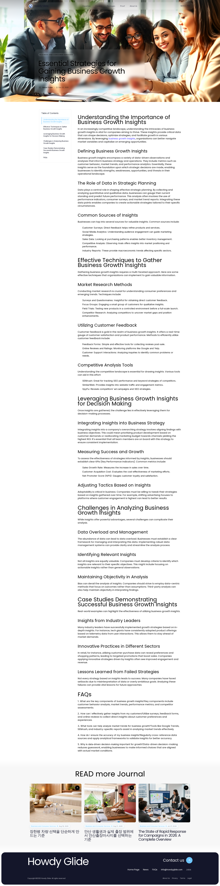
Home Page (133, 869)
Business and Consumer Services (56, 55)
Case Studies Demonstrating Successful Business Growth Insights (54, 150)
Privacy (175, 878)
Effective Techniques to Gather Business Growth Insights (55, 128)
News (145, 869)
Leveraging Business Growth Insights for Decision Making (54, 135)
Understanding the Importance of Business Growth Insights (55, 120)
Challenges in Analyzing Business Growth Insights (56, 142)
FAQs (45, 157)
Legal (189, 878)
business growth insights (122, 138)
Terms (182, 878)
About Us (166, 878)
